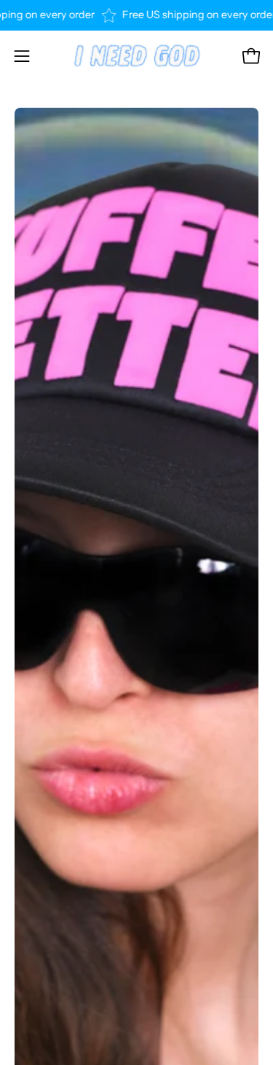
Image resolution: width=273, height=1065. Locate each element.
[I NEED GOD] (137, 56)
